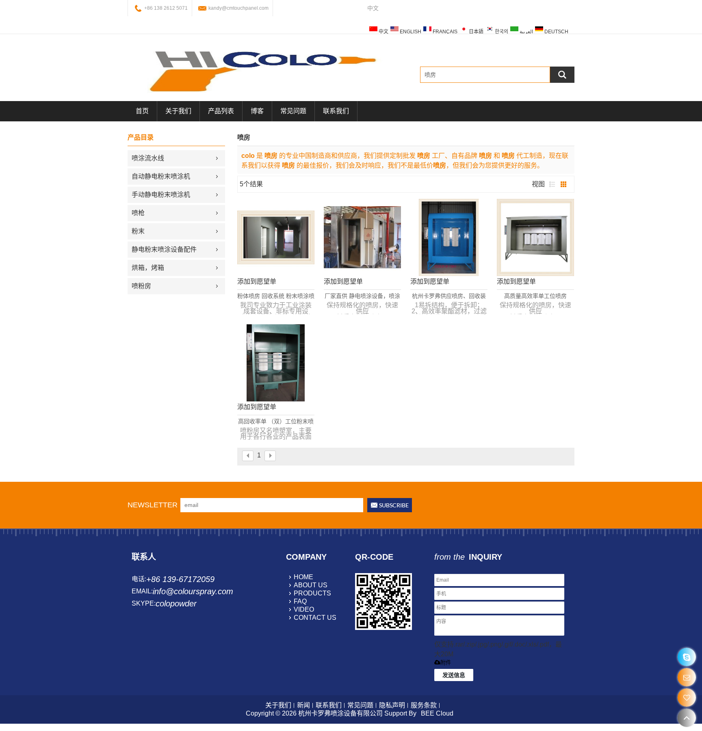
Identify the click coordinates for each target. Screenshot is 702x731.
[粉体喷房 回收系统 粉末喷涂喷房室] (275, 237)
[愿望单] (687, 697)
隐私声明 (392, 705)
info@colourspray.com (193, 591)
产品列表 (221, 111)
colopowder (176, 603)
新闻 (303, 705)
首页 (142, 111)
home (303, 577)
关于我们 (178, 111)
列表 (552, 184)
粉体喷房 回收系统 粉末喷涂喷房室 (275, 296)
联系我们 (336, 111)
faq (300, 601)
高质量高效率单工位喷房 (535, 296)
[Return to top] (687, 718)
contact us (315, 617)
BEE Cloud (437, 713)
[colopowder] (687, 657)
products (312, 593)
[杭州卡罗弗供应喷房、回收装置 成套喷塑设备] (449, 237)
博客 (257, 111)
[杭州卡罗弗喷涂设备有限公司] (262, 70)
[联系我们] (687, 677)
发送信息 (453, 675)
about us (310, 585)
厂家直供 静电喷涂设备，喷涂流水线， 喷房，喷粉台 (362, 296)
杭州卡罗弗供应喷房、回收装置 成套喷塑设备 (449, 296)
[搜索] (562, 75)
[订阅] (389, 505)
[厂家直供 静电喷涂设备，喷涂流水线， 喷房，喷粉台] (362, 237)
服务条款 (424, 705)
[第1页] (248, 456)
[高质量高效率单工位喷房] (535, 237)
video (304, 609)
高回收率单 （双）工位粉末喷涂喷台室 (276, 421)
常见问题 (293, 111)
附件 (445, 663)
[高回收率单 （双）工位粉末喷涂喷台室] (275, 362)
